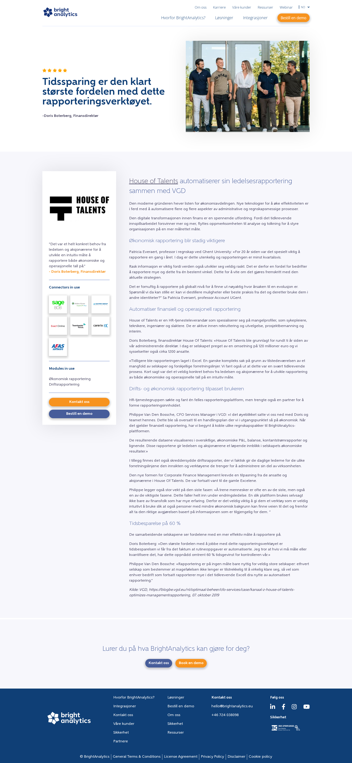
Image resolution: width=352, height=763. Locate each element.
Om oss (201, 7)
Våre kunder (241, 7)
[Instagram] (294, 709)
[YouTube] (306, 709)
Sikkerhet (175, 724)
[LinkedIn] (272, 709)
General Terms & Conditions (137, 757)
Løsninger (224, 17)
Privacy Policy (212, 757)
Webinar (286, 7)
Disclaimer (236, 757)
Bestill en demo (180, 706)
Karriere (219, 7)
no (303, 7)
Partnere (120, 741)
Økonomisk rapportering (70, 379)
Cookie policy (260, 757)
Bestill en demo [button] (293, 17)
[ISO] (285, 731)
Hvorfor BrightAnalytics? (183, 17)
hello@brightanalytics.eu (232, 706)
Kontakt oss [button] (79, 402)
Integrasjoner (255, 17)
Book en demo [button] (191, 663)
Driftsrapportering (64, 385)
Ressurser (265, 7)
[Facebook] (283, 709)
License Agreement (180, 757)
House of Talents (153, 181)
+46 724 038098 (225, 715)
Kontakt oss (123, 715)
